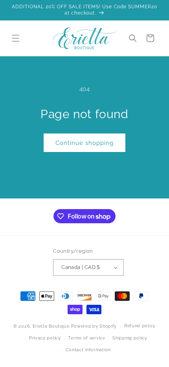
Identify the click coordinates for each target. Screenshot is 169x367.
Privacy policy (45, 338)
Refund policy (140, 325)
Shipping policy (129, 338)
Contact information (88, 349)
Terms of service (86, 338)
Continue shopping (84, 142)
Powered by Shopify (94, 326)
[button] (15, 38)
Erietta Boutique (51, 326)
